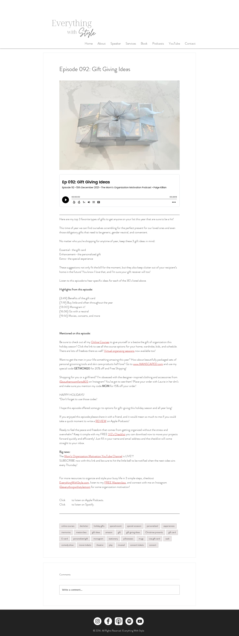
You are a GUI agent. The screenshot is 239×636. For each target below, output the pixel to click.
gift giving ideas (133, 532)
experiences (169, 526)
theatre (100, 545)
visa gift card (154, 538)
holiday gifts (99, 526)
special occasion (134, 526)
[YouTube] (140, 621)
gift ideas (96, 532)
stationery (113, 538)
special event (116, 526)
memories (66, 532)
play (111, 545)
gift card (172, 532)
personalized (152, 526)
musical (121, 545)
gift (119, 532)
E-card (64, 538)
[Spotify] (129, 621)
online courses (67, 526)
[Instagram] (97, 621)
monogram (98, 538)
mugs (141, 538)
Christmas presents (154, 532)
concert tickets (137, 545)
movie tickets (85, 545)
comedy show (67, 545)
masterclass (81, 532)
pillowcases (128, 538)
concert (152, 545)
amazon (109, 532)
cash (167, 538)
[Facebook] (108, 621)
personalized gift (80, 538)
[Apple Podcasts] (119, 621)
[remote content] (119, 192)
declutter (84, 526)
